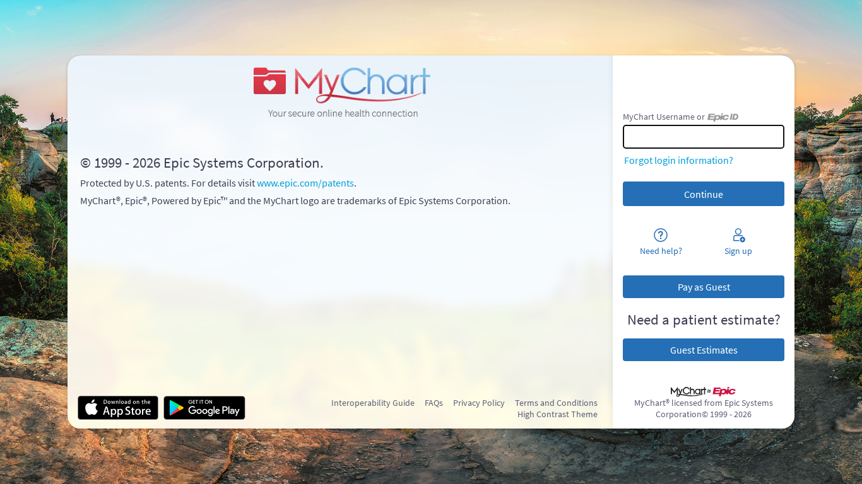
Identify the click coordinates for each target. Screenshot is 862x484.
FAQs (434, 402)
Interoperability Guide (373, 402)
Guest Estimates (704, 349)
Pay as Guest (704, 286)
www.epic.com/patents (305, 182)
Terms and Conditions (556, 402)
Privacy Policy (479, 402)
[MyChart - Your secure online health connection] (340, 90)
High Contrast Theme (557, 414)
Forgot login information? (678, 160)
